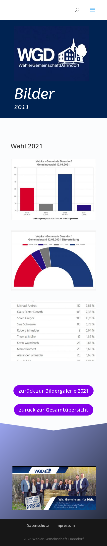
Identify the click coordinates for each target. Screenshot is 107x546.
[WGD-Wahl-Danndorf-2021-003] (53, 360)
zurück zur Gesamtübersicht (53, 409)
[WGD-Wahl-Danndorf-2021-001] (53, 218)
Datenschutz (38, 525)
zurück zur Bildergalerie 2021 (53, 390)
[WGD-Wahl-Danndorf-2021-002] (53, 289)
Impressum (65, 525)
